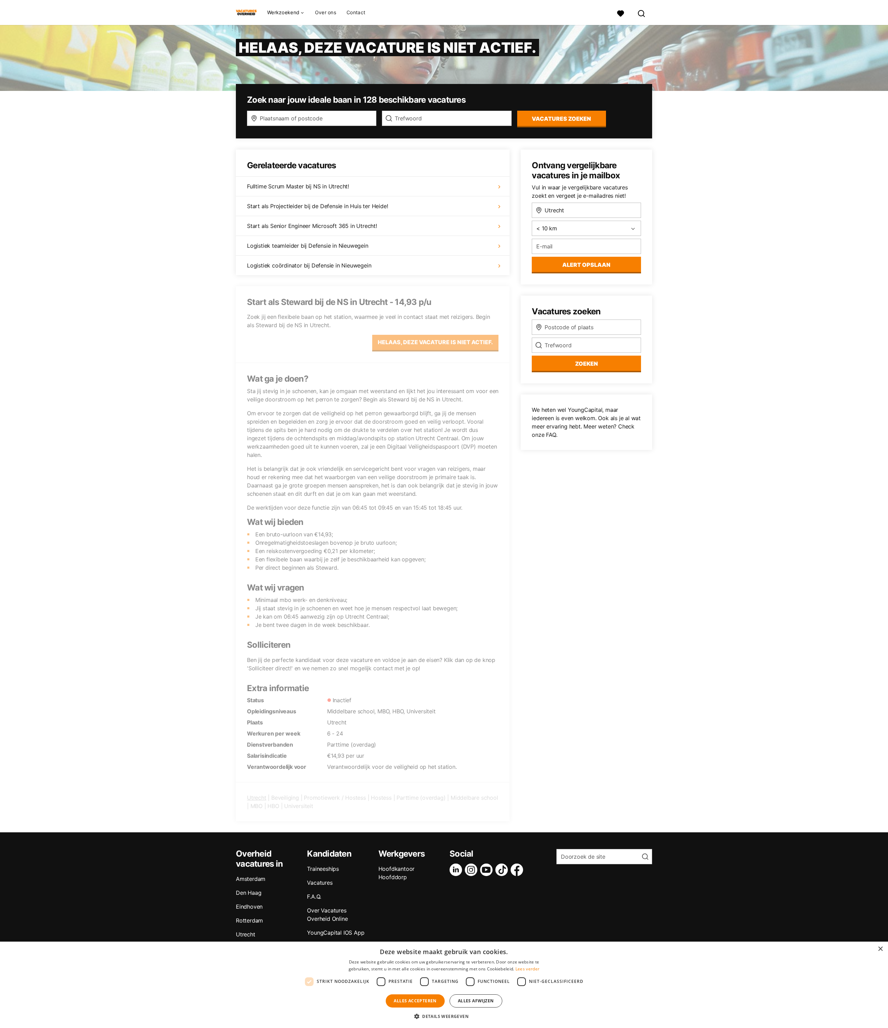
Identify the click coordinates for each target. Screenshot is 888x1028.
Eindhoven (249, 906)
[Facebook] (518, 870)
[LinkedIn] (457, 870)
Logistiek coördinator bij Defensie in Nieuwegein (309, 265)
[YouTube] (487, 870)
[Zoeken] (641, 13)
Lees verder (527, 969)
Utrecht (256, 797)
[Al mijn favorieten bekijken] (620, 13)
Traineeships (323, 868)
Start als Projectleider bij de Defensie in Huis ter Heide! (317, 206)
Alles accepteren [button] (415, 1001)
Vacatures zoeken (561, 118)
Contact (356, 12)
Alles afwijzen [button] (476, 1001)
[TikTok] (503, 870)
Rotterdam (249, 920)
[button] (444, 1016)
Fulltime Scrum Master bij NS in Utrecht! (298, 186)
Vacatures (319, 882)
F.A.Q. (314, 896)
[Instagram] (472, 870)
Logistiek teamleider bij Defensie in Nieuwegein (307, 245)
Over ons (325, 12)
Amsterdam (250, 878)
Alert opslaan (586, 264)
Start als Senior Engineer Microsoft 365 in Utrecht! (312, 225)
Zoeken (586, 363)
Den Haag (248, 892)
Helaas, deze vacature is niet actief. (435, 342)
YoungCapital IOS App (335, 932)
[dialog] (444, 985)
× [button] (880, 949)
